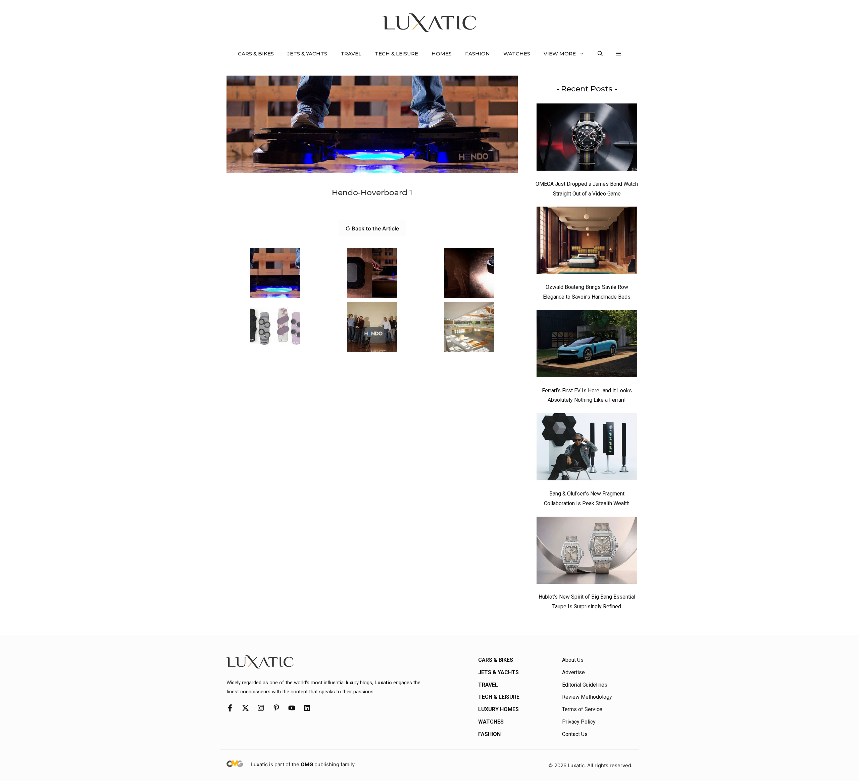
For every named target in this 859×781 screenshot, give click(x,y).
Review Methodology (587, 697)
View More (560, 53)
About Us (573, 660)
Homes (442, 53)
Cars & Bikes (256, 53)
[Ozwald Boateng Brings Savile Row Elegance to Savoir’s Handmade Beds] (587, 242)
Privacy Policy (579, 722)
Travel (351, 53)
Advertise (573, 672)
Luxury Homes (498, 709)
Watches (516, 53)
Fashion (477, 53)
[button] (600, 54)
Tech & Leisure (396, 53)
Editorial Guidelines (584, 685)
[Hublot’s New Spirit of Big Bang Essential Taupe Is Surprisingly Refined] (587, 552)
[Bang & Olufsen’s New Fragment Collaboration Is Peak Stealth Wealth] (587, 448)
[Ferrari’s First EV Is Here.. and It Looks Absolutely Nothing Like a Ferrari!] (587, 345)
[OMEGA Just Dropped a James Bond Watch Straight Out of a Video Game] (587, 138)
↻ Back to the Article (372, 228)
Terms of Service (582, 709)
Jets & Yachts (307, 53)
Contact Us (575, 734)
